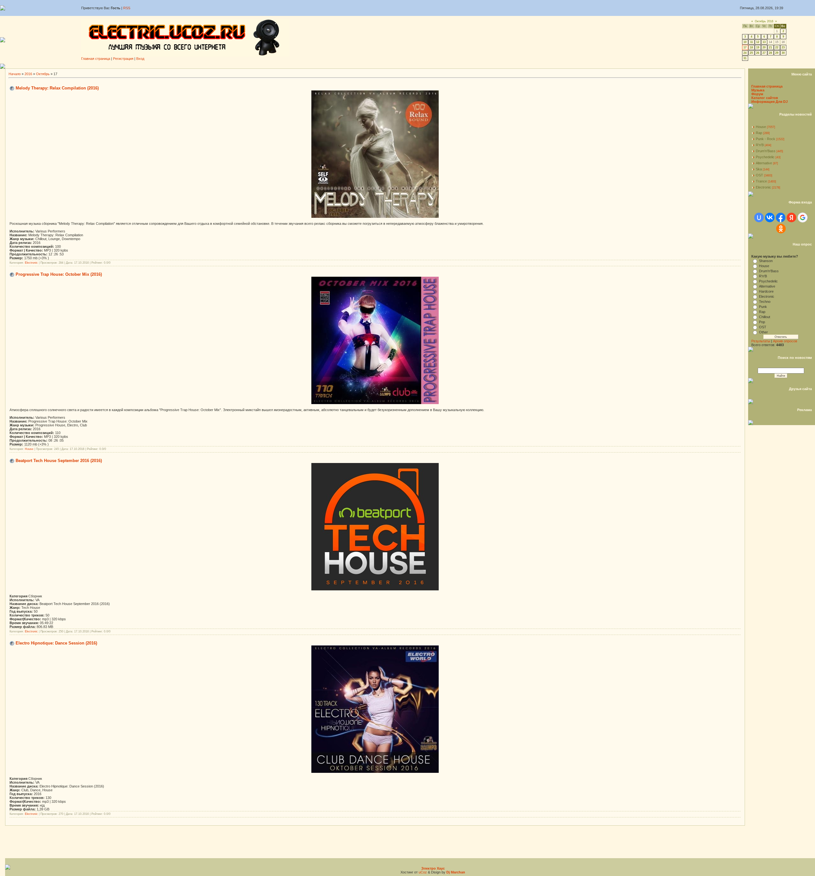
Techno (764, 301)
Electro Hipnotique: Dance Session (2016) (56, 643)
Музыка (757, 90)
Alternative (764, 163)
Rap (759, 133)
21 (770, 47)
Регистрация (123, 59)
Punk (763, 307)
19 (757, 47)
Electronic (31, 262)
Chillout (764, 317)
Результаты (760, 341)
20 (764, 47)
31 (745, 58)
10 (745, 42)
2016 (28, 74)
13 (764, 42)
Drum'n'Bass (766, 151)
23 (783, 47)
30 (783, 52)
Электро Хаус (433, 868)
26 (757, 52)
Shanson (766, 261)
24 (745, 52)
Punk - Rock (765, 139)
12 (757, 42)
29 (776, 52)
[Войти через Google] (802, 217)
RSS (126, 8)
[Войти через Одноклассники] (781, 228)
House (29, 449)
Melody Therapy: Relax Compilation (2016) (57, 88)
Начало (15, 74)
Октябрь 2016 (764, 21)
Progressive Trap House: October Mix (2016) (59, 274)
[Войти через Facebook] (780, 217)
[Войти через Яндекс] (791, 217)
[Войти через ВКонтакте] (770, 217)
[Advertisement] (410, 66)
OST (759, 175)
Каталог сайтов (764, 98)
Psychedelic (765, 157)
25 (751, 52)
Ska (759, 169)
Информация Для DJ (769, 101)
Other (763, 332)
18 (751, 47)
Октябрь (43, 74)
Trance (761, 181)
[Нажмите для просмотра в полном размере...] (375, 589)
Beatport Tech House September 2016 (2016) (59, 460)
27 (764, 52)
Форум (757, 94)
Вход (140, 59)
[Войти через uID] (759, 217)
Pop (762, 322)
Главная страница (95, 59)
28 (770, 52)
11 (751, 42)
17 (745, 47)
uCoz (423, 872)
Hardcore (766, 291)
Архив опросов (785, 341)
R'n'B (760, 145)
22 (776, 47)
